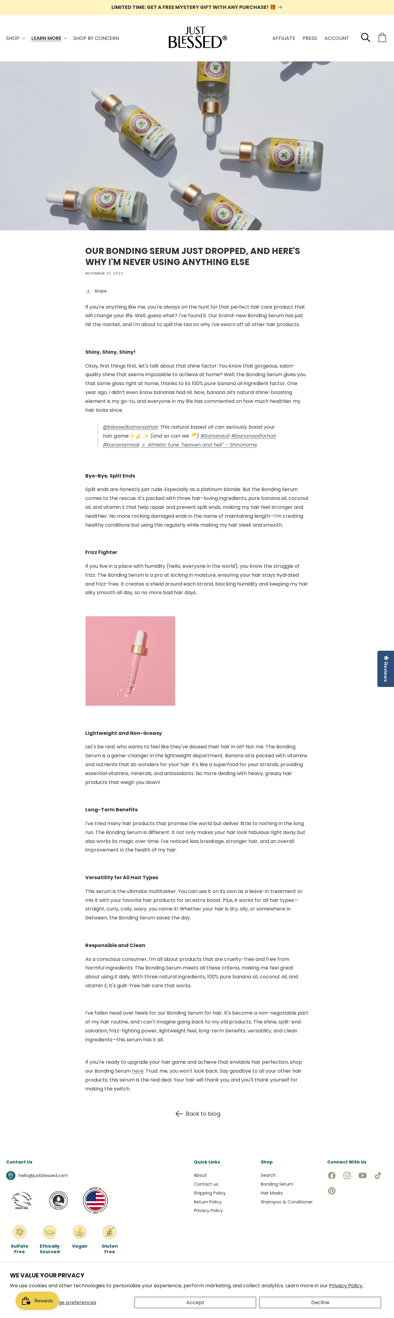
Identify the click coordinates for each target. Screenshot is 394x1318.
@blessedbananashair (131, 427)
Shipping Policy (210, 1193)
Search (268, 1175)
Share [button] (100, 291)
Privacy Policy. (346, 1285)
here (137, 1070)
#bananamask (121, 444)
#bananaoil (215, 435)
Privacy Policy (208, 1210)
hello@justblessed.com (43, 1175)
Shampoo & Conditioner (287, 1202)
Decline (320, 1302)
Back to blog (203, 1113)
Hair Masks (272, 1193)
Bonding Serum (277, 1184)
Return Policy (208, 1202)
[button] (15, 38)
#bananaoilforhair (253, 435)
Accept (195, 1302)
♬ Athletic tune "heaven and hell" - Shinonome (199, 444)
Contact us (206, 1184)
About (200, 1175)
